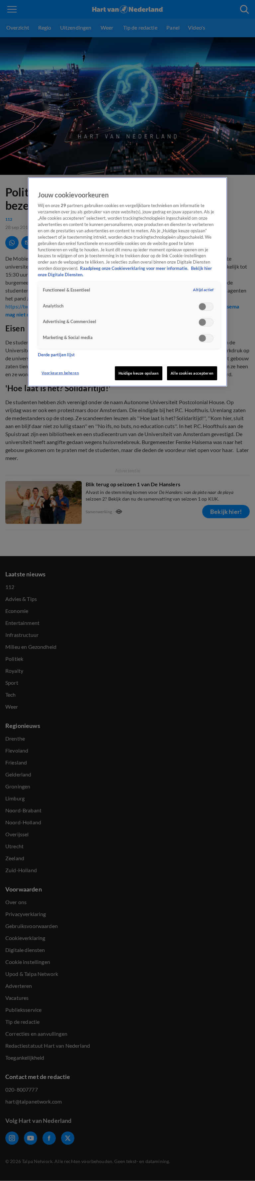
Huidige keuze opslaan (139, 373)
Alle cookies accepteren (192, 373)
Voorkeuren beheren (60, 373)
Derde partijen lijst (56, 354)
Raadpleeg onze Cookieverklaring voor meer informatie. (134, 268)
